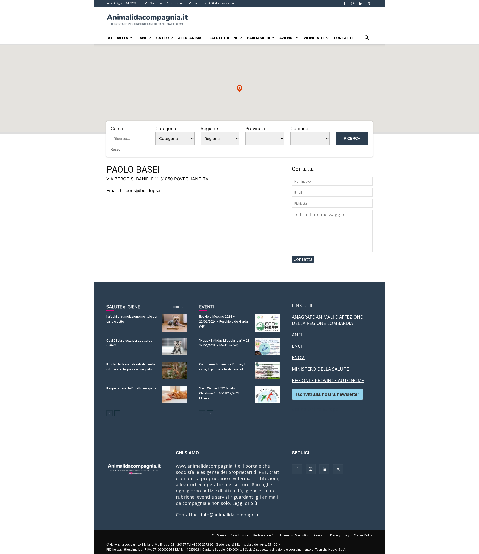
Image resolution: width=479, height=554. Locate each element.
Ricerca (352, 138)
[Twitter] (369, 3)
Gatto (162, 37)
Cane (142, 37)
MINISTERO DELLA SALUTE (320, 369)
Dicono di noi (175, 3)
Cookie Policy (363, 535)
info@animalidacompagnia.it (231, 515)
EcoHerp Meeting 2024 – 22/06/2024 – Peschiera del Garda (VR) (223, 321)
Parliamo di (258, 37)
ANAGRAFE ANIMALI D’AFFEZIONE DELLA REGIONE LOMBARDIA (327, 320)
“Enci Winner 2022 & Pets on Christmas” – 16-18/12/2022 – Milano (220, 393)
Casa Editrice (240, 535)
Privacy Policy (339, 535)
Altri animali (191, 37)
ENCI (297, 346)
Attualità (118, 37)
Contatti (194, 3)
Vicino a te (314, 37)
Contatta (303, 259)
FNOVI (298, 357)
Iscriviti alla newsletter (219, 3)
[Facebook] (344, 3)
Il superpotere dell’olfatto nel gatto (131, 388)
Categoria (165, 128)
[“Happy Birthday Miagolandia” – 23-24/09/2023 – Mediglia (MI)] (267, 346)
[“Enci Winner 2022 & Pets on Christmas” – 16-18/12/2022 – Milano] (267, 394)
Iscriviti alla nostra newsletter (327, 394)
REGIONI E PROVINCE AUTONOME (328, 380)
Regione (209, 128)
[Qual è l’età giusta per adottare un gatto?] (174, 346)
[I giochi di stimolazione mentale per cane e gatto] (174, 323)
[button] (367, 38)
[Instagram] (352, 3)
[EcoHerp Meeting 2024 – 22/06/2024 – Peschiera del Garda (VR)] (267, 323)
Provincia (255, 128)
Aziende (286, 37)
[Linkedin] (360, 3)
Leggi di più (244, 503)
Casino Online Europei (315, 409)
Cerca (117, 128)
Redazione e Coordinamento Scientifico (281, 535)
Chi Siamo (151, 3)
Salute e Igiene (223, 37)
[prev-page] (109, 413)
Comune (299, 128)
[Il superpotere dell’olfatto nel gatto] (174, 394)
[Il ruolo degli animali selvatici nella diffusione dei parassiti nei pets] (174, 370)
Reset (115, 149)
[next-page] (117, 413)
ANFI (297, 335)
